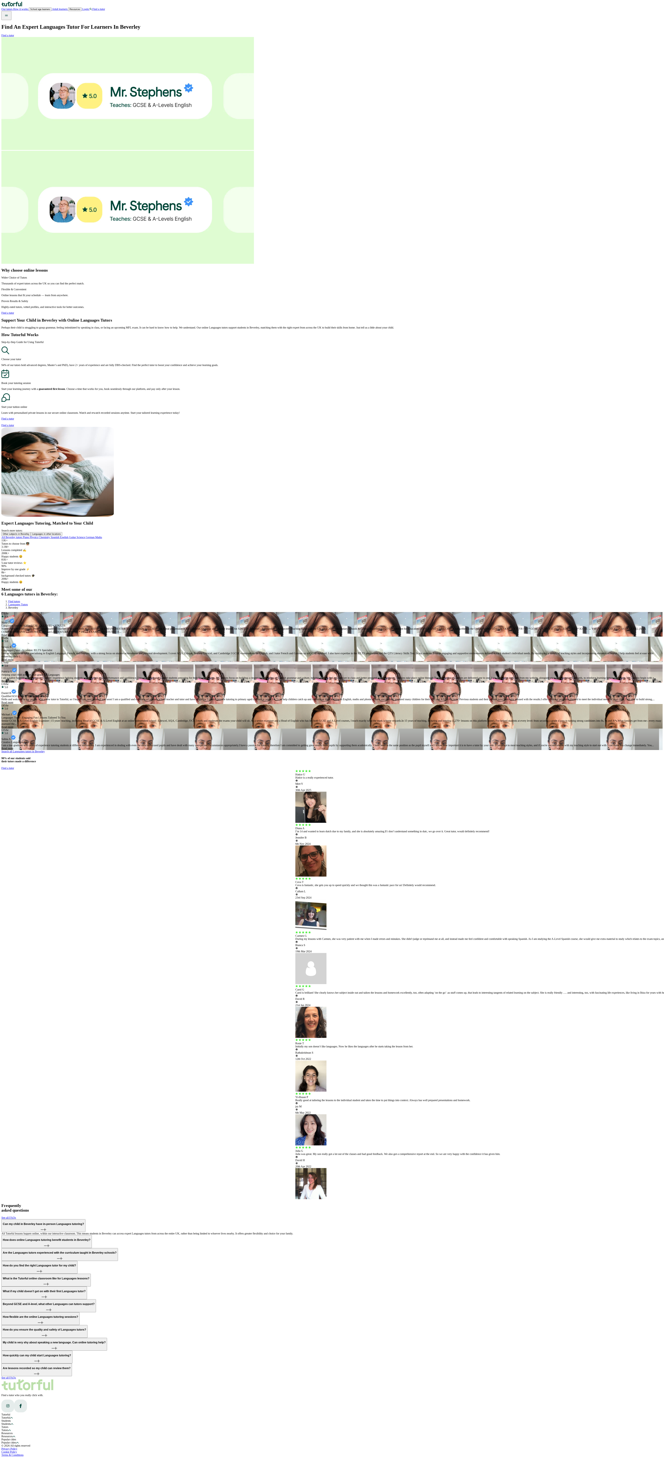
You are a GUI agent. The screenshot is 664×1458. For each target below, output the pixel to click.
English (64, 537)
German (90, 537)
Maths (98, 537)
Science (81, 537)
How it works (21, 9)
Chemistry (45, 537)
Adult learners (60, 9)
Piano (26, 537)
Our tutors (7, 9)
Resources (75, 9)
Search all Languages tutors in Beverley (23, 751)
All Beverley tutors (12, 537)
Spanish (55, 537)
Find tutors (14, 601)
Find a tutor (7, 35)
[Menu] (6, 15)
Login (86, 9)
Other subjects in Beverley (16, 534)
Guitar (73, 537)
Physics (34, 537)
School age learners (40, 9)
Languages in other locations (46, 534)
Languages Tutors (18, 604)
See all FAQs (8, 1217)
